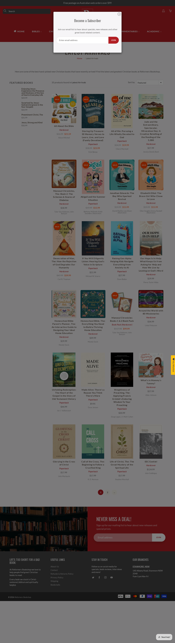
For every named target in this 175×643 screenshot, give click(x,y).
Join (113, 40)
